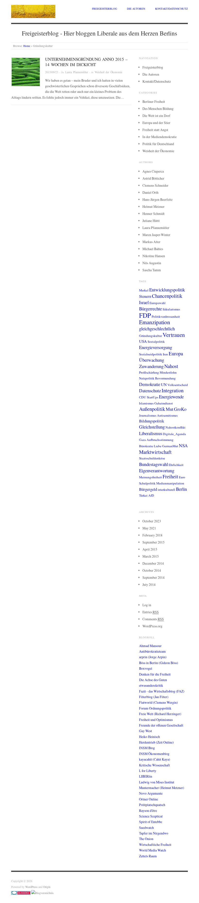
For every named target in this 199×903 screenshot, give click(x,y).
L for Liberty (147, 770)
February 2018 (152, 535)
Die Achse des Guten (153, 679)
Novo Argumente (151, 793)
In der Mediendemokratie (159, 136)
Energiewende (171, 397)
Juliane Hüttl (151, 220)
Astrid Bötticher (153, 178)
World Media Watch (152, 850)
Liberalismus (150, 433)
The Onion (146, 838)
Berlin (181, 489)
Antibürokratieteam (152, 651)
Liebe (157, 446)
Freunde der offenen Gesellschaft (161, 725)
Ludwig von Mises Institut (156, 782)
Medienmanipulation (170, 483)
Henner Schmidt (153, 213)
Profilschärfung (149, 372)
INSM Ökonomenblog (154, 753)
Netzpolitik (146, 378)
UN (164, 384)
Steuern (145, 296)
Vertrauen (174, 335)
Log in (146, 605)
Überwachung (151, 360)
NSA (183, 445)
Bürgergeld (148, 489)
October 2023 (151, 521)
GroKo (180, 409)
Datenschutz (150, 390)
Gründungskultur (150, 335)
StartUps (152, 397)
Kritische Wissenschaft (154, 765)
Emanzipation (154, 322)
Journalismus (147, 415)
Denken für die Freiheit (155, 674)
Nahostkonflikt (175, 427)
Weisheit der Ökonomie (108, 72)
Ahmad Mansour (150, 645)
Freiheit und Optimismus (156, 719)
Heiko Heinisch (149, 736)
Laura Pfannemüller (76, 72)
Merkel (144, 290)
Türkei (143, 495)
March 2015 (150, 556)
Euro (182, 477)
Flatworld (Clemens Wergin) (158, 702)
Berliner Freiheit (153, 101)
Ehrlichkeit (176, 465)
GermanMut (170, 446)
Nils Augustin (151, 263)
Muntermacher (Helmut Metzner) (161, 787)
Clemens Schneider (155, 185)
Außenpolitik (152, 408)
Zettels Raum (148, 856)
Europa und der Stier (156, 122)
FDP (145, 315)
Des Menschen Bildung (158, 108)
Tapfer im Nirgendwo (153, 833)
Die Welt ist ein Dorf (156, 115)
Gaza (142, 440)
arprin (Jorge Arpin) (152, 657)
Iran (165, 354)
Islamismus (146, 403)
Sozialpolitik (156, 341)
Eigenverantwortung (156, 470)
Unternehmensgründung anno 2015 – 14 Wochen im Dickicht (86, 61)
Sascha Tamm (151, 270)
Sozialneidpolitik (150, 354)
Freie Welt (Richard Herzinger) (160, 713)
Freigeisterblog (104, 8)
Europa (176, 353)
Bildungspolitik (151, 421)
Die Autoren (136, 8)
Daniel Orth (150, 192)
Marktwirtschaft (155, 451)
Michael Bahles (152, 248)
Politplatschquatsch (152, 804)
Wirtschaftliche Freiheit (155, 844)
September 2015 (153, 542)
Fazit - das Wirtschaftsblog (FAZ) (161, 691)
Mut (169, 409)
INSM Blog (147, 747)
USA (143, 341)
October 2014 (151, 570)
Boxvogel (145, 668)
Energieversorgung (155, 347)
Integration (172, 390)
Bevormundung (165, 378)
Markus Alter (151, 241)
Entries (150, 612)
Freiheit (170, 476)
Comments (153, 619)
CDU (142, 397)
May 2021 (149, 528)
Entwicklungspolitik (167, 290)
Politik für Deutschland (158, 143)
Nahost (171, 366)
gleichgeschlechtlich (157, 328)
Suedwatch (146, 827)
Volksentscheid (177, 385)
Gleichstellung (152, 427)
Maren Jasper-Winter (156, 234)
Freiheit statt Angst (155, 129)
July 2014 (149, 584)
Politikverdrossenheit (166, 316)
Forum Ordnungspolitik (155, 708)
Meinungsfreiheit (150, 477)
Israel (144, 302)
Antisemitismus (167, 415)
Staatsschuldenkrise (152, 458)
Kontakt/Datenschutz (171, 8)
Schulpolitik (147, 483)
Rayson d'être (148, 810)
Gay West (145, 730)
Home (26, 46)
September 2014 (153, 577)
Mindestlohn (168, 372)
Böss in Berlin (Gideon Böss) (158, 662)
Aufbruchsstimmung (160, 440)
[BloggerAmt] (42, 892)
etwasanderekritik (151, 685)
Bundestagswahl (153, 464)
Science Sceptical (151, 816)
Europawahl (157, 303)
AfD (151, 495)
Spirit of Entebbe (150, 821)
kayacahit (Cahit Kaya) (154, 759)
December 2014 (153, 563)
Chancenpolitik (167, 295)
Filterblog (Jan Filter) (153, 696)
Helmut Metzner (153, 206)
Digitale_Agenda (174, 434)
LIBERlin (145, 776)
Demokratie (149, 384)
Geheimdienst (163, 403)
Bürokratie (146, 446)
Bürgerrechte (150, 309)
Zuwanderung (151, 366)
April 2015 (149, 549)
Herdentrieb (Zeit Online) (156, 742)
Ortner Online (148, 799)
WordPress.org (152, 626)
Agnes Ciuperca (153, 171)
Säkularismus (171, 309)
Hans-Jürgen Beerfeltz (157, 199)
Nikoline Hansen (153, 256)
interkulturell (166, 489)
